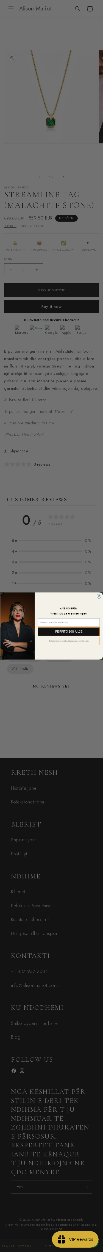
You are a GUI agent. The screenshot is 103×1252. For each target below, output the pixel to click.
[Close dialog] (99, 596)
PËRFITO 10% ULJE (68, 631)
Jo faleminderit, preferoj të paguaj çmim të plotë (68, 641)
